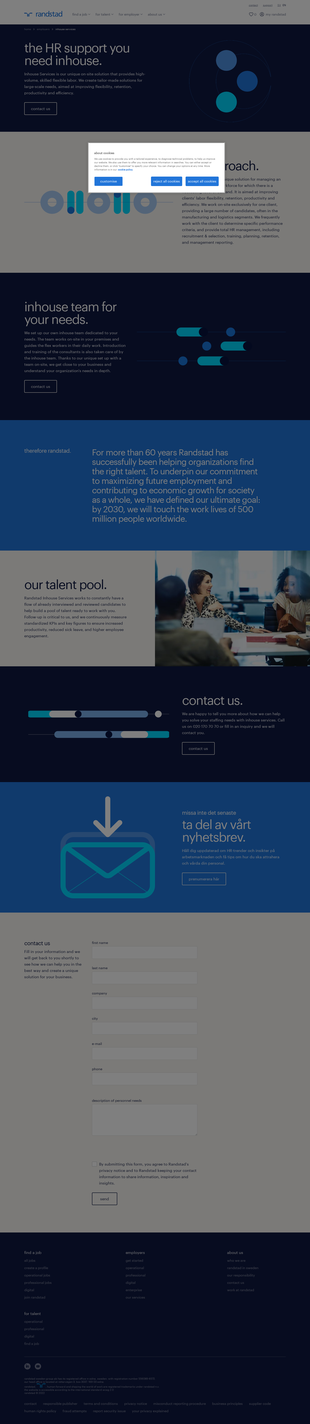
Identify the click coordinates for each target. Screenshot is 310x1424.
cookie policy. (125, 169)
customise (108, 181)
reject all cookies (166, 181)
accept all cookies (202, 181)
